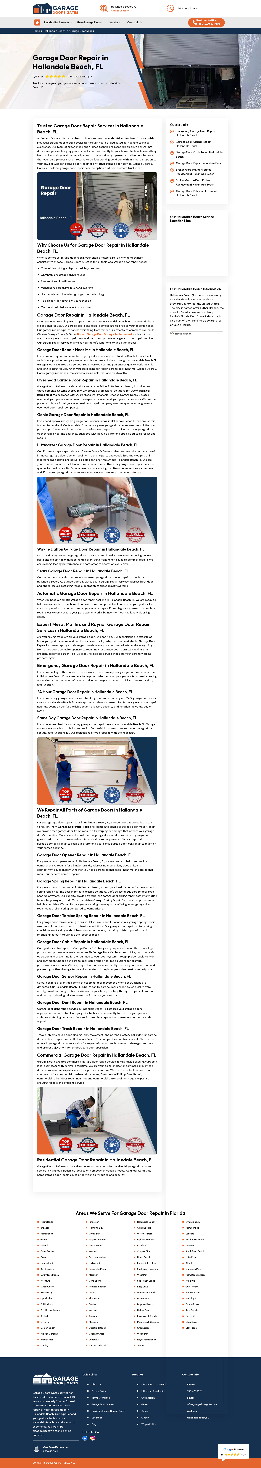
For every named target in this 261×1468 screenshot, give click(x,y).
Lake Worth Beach (147, 1316)
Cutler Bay (94, 1233)
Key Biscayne (47, 1268)
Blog (94, 1424)
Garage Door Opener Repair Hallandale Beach (193, 144)
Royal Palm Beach (146, 1339)
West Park (142, 1274)
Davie (92, 1292)
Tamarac (93, 1316)
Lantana (189, 1233)
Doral (43, 1257)
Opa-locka (46, 1298)
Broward (44, 1227)
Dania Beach (143, 1257)
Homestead (46, 1263)
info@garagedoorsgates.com (202, 1404)
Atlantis (189, 1263)
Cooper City (143, 1251)
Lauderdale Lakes (146, 1263)
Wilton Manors (144, 1233)
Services (114, 22)
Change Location (120, 10)
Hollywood (94, 1263)
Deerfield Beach (97, 1327)
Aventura (45, 1280)
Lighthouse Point (146, 1239)
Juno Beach (191, 1310)
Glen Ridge (191, 1327)
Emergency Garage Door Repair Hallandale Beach (195, 133)
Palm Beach (46, 1233)
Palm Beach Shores (195, 1274)
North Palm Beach (194, 1239)
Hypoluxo (190, 1280)
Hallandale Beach (54, 31)
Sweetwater (47, 1286)
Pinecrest (94, 1221)
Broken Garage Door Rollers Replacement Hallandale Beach (195, 182)
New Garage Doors (89, 22)
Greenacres (143, 1327)
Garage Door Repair (81, 31)
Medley (44, 1345)
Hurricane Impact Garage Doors (108, 1410)
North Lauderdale (98, 1345)
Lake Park (190, 1257)
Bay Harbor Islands (50, 1310)
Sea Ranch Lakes (146, 1280)
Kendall (93, 1251)
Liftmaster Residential (152, 1391)
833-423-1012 (194, 1391)
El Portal (44, 1321)
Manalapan (191, 1298)
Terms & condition (101, 1397)
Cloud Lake (191, 1321)
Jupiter (141, 1345)
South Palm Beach (194, 1251)
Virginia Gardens (97, 1239)
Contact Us (134, 22)
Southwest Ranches (147, 1268)
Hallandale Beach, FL (198, 1417)
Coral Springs (96, 1280)
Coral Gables (47, 1251)
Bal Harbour (46, 1304)
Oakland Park (144, 1227)
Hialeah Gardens (49, 1333)
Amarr (144, 1410)
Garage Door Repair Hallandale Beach (199, 163)
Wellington (142, 1333)
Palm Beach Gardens (148, 1321)
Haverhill (190, 1316)
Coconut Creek (97, 1333)
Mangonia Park (193, 1268)
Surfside (44, 1316)
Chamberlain (148, 1397)
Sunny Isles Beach (49, 1274)
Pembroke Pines (97, 1268)
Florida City (46, 1292)
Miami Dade (46, 1221)
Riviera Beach (192, 1221)
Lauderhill (94, 1339)
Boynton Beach (145, 1304)
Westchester (95, 1245)
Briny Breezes (192, 1292)
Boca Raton (143, 1298)
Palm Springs (192, 1227)
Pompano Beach (97, 1286)
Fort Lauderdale (97, 1257)
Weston (93, 1310)
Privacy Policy (99, 1391)
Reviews (239, 1449)
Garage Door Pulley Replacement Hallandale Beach (196, 193)
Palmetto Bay (96, 1227)
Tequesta (190, 1245)
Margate (93, 1321)
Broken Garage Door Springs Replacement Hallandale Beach (195, 172)
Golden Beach (47, 1327)
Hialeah (44, 1245)
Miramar (93, 1274)
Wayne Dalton (148, 1424)
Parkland (142, 1245)
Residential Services (56, 22)
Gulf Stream (191, 1286)
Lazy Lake (142, 1286)
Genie (144, 1404)
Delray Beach (144, 1310)
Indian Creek (46, 1339)
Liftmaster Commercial (153, 1384)
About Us (96, 1384)
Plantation (94, 1298)
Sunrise (92, 1304)
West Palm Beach (146, 1292)
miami (43, 1239)
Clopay (145, 1417)
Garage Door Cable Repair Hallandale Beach (199, 154)
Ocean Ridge (192, 1304)
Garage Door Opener (103, 1404)
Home (36, 31)
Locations (97, 1417)
